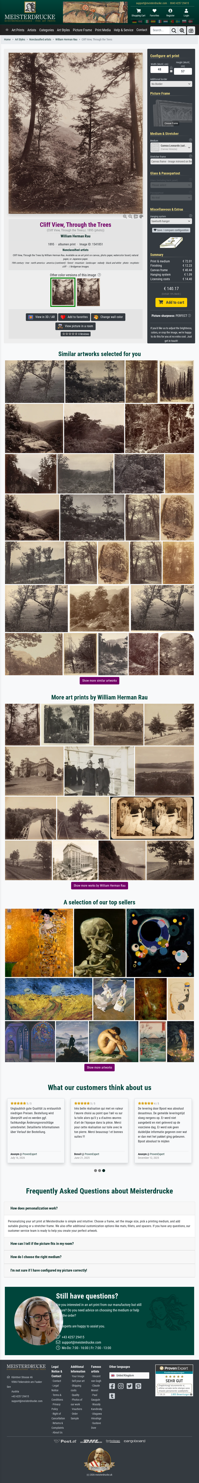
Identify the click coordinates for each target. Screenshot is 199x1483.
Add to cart (173, 302)
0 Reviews (83, 334)
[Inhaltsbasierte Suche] (182, 30)
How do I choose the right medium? (36, 1257)
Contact (141, 30)
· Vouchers (76, 1409)
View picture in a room (78, 326)
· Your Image (77, 1376)
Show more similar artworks (99, 680)
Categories (46, 30)
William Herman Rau (66, 39)
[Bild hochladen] (191, 30)
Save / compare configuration (172, 230)
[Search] (174, 30)
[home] (7, 30)
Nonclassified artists (40, 39)
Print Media (103, 30)
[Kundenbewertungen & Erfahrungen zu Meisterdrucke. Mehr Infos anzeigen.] (174, 1380)
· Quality (75, 1395)
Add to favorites (76, 317)
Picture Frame (82, 30)
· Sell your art (78, 1381)
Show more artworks (99, 1067)
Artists (31, 30)
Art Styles (63, 30)
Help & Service (123, 30)
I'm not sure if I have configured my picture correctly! (48, 1270)
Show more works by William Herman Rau (100, 885)
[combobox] (171, 84)
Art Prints (18, 30)
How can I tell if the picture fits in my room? (42, 1243)
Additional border (158, 79)
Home (7, 39)
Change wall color (110, 317)
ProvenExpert (24, 1154)
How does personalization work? (34, 1208)
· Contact (56, 1381)
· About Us (56, 1432)
